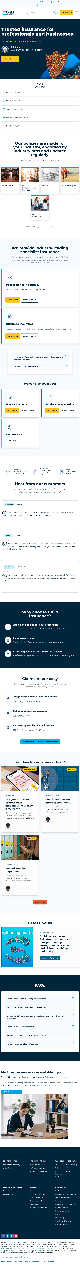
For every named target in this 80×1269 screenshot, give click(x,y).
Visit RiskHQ (40, 902)
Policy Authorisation (62, 1224)
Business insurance (36, 1165)
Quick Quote (7, 1168)
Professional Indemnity (11, 1165)
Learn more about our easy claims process (40, 742)
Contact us (59, 1191)
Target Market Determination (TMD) (38, 1248)
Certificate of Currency (63, 1221)
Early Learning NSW (58, 1174)
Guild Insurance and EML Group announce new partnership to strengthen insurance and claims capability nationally (54, 944)
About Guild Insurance (63, 1198)
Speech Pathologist (37, 215)
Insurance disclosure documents (67, 1194)
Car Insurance (34, 1204)
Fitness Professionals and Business (30, 188)
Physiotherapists (69, 186)
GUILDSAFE (70, 1171)
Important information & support (67, 1204)
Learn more (13, 441)
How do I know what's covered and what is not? (27, 1035)
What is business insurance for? (20, 1027)
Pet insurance (8, 1194)
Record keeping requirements (16, 870)
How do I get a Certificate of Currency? (23, 1044)
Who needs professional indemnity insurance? (26, 1007)
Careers (58, 1201)
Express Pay (59, 1218)
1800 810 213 (48, 1252)
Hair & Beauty (8, 186)
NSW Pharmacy (71, 1165)
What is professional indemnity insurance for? (26, 999)
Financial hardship (61, 1208)
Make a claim (34, 1191)
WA (67, 1168)
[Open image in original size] (8, 13)
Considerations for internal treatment (58, 801)
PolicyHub (59, 1214)
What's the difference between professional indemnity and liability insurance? (35, 1017)
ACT (56, 1165)
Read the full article (50, 958)
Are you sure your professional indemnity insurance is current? (19, 804)
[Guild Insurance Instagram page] (12, 1236)
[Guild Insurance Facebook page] (3, 1236)
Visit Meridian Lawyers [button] (11, 1092)
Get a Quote (67, 12)
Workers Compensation (38, 1171)
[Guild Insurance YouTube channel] (16, 1236)
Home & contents (9, 1191)
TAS (56, 1168)
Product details (29, 300)
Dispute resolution (62, 1211)
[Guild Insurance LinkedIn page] (7, 1236)
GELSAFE (69, 1175)
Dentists (45, 186)
